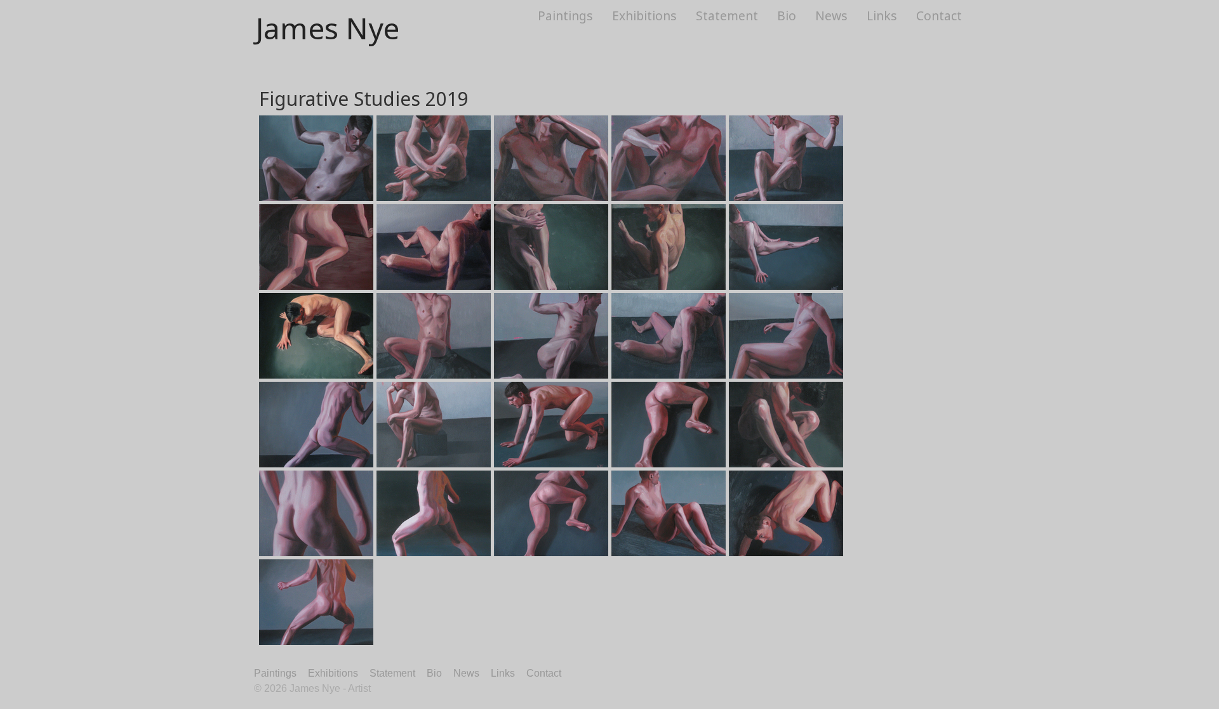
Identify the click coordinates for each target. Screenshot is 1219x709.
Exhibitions (644, 15)
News (831, 15)
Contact (939, 15)
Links (882, 15)
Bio (786, 15)
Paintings (565, 15)
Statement (727, 15)
